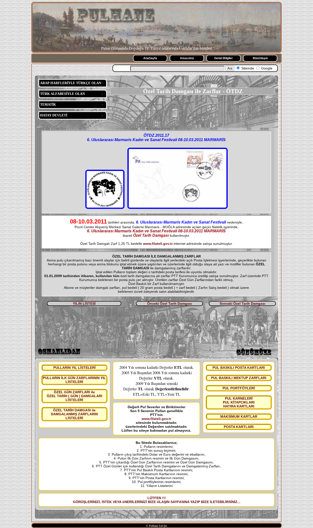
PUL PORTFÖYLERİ (239, 388)
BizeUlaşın (260, 58)
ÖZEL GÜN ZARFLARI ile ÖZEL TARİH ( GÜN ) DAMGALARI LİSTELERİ (74, 396)
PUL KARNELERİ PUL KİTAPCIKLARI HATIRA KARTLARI (239, 402)
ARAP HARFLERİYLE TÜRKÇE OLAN (70, 83)
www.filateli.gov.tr (158, 244)
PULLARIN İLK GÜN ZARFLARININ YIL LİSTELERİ (74, 380)
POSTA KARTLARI (239, 427)
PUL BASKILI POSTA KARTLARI (238, 368)
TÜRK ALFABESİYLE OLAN (62, 94)
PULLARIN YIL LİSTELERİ (74, 368)
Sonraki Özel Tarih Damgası (242, 303)
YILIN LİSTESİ (84, 303)
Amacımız (187, 58)
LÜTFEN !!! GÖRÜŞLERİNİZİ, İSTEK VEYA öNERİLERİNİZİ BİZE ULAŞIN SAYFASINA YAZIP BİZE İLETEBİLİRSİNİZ (155, 500)
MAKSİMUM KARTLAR (238, 416)
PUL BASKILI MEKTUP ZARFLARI (238, 378)
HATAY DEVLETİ (53, 115)
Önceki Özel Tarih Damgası (169, 303)
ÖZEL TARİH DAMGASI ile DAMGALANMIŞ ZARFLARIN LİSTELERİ (74, 414)
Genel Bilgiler (223, 58)
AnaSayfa (150, 58)
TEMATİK (48, 104)
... (238, 502)
